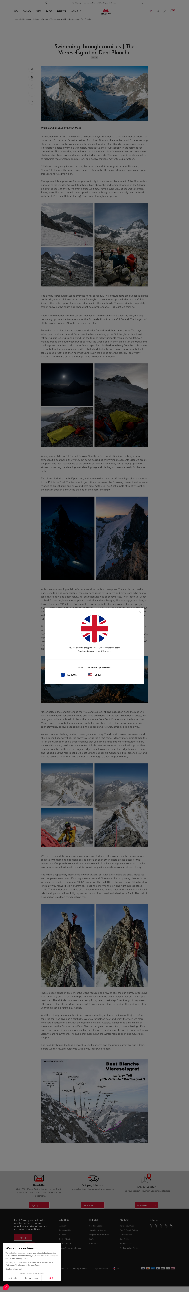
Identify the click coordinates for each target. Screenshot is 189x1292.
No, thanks (12, 1278)
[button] (5, 1287)
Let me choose (31, 1278)
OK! (51, 1278)
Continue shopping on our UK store (93, 651)
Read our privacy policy (14, 1269)
